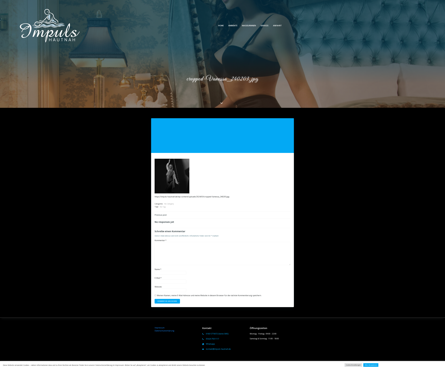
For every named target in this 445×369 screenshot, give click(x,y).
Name (158, 269)
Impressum (159, 327)
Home (221, 25)
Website (158, 286)
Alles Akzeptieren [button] (371, 365)
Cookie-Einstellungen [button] (353, 365)
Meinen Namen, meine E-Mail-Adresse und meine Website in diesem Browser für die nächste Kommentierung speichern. (209, 295)
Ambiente (232, 25)
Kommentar (160, 240)
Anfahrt (277, 25)
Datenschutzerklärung (164, 330)
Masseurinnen (249, 25)
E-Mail (158, 278)
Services (264, 25)
